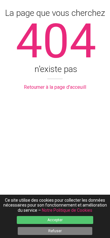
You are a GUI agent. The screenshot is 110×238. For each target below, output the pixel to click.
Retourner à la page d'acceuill (55, 87)
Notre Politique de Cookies (67, 210)
